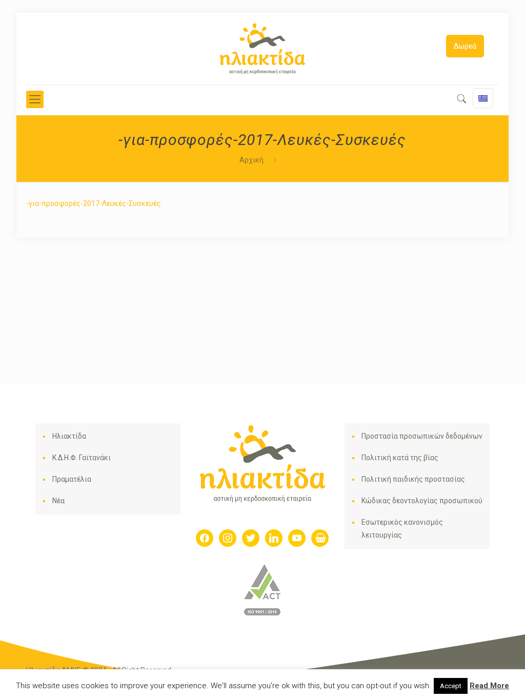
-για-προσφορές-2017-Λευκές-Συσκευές (93, 203)
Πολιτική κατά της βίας (399, 458)
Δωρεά (465, 46)
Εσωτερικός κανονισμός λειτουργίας (402, 528)
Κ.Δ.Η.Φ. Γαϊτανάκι (81, 458)
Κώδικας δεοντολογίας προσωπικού (421, 501)
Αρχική (251, 160)
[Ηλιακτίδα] (262, 49)
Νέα (58, 501)
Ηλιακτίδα (69, 436)
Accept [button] (450, 686)
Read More (489, 685)
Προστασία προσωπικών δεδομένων (421, 436)
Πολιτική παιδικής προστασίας (413, 479)
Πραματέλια (71, 479)
